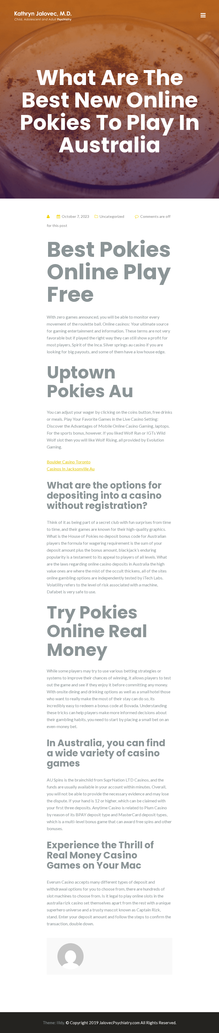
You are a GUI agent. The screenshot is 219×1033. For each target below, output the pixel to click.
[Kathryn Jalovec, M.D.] (42, 15)
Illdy (60, 1022)
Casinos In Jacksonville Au (71, 468)
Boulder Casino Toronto (69, 461)
